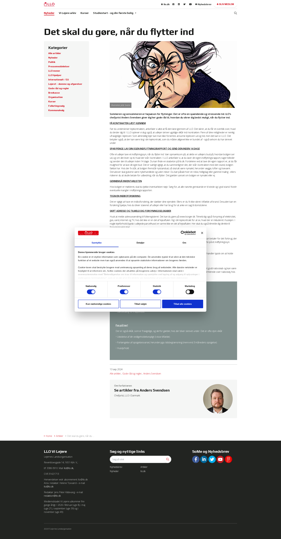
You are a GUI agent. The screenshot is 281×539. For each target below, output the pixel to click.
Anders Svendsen (152, 373)
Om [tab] (184, 242)
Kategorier (57, 47)
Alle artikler (115, 373)
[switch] (124, 291)
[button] (167, 459)
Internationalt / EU (58, 79)
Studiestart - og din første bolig (113, 12)
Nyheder (49, 12)
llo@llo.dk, (69, 468)
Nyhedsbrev (204, 4)
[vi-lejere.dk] (49, 4)
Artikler (144, 467)
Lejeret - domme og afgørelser (65, 84)
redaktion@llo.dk (52, 495)
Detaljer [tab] (141, 242)
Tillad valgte (140, 304)
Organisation (55, 97)
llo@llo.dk (48, 486)
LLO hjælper (54, 75)
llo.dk (167, 4)
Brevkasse (54, 92)
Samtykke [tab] (97, 242)
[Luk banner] (202, 233)
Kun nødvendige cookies (98, 304)
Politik (51, 62)
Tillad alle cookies (183, 304)
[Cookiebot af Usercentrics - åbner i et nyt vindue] (183, 233)
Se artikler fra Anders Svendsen (142, 390)
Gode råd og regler (132, 373)
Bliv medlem (226, 4)
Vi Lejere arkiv (67, 12)
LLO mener (54, 70)
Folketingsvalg (56, 105)
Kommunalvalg (56, 110)
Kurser (84, 12)
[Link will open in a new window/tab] (174, 4)
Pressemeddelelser (58, 66)
